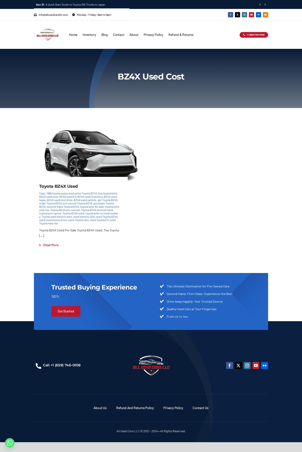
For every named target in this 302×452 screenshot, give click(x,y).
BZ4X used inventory (90, 196)
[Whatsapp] (10, 443)
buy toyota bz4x (107, 193)
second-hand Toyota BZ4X (63, 206)
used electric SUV (84, 216)
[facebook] (230, 14)
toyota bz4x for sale (92, 206)
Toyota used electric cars (56, 216)
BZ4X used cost (48, 196)
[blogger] (265, 14)
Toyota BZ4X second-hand (97, 210)
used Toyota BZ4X (107, 216)
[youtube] (251, 14)
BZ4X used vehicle (85, 200)
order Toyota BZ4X (50, 203)
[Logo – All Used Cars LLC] (47, 25)
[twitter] (237, 14)
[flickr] (258, 14)
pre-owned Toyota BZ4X (77, 203)
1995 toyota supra (57, 193)
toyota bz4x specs (50, 213)
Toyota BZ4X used (73, 213)
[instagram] (244, 14)
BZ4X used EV (67, 196)
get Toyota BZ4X (107, 200)
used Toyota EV (99, 220)
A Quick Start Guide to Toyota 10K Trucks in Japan (70, 4)
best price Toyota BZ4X (83, 193)
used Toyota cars (78, 220)
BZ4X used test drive (60, 200)
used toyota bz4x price (53, 220)
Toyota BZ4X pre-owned (65, 210)
